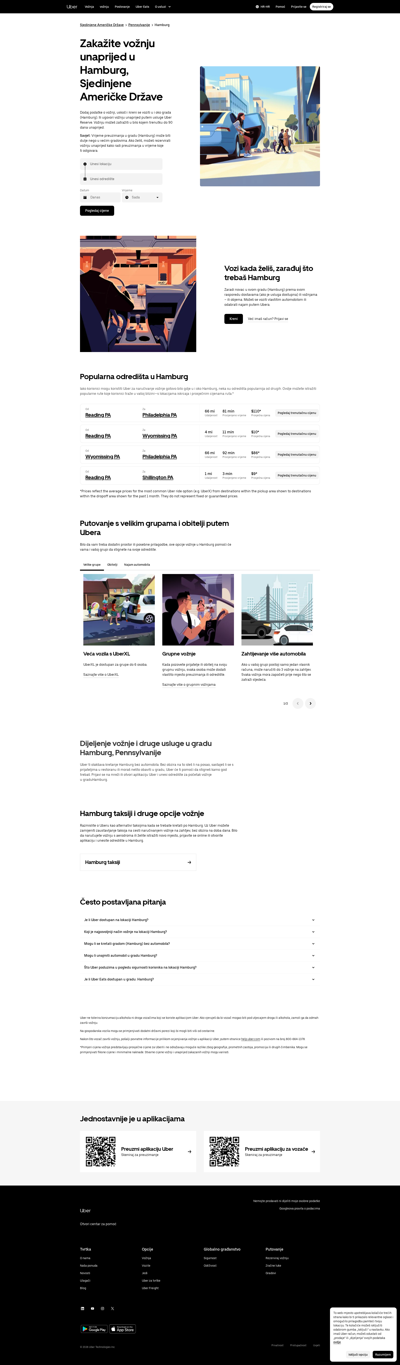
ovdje (337, 1342)
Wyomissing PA (159, 436)
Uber (72, 7)
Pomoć (280, 6)
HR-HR (265, 6)
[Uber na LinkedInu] (83, 1309)
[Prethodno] (297, 703)
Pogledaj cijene (97, 211)
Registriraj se (321, 6)
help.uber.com (250, 1039)
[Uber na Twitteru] (113, 1309)
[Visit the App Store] (122, 1329)
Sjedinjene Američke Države (102, 25)
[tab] (156, 565)
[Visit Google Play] (94, 1329)
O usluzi (160, 6)
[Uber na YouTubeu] (93, 1309)
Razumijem (383, 1354)
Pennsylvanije (139, 25)
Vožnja (89, 6)
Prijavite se (298, 6)
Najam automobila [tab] (137, 564)
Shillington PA (157, 477)
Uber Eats (142, 6)
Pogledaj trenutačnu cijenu (297, 413)
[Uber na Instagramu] (103, 1309)
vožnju (104, 6)
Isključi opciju (358, 1354)
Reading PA (98, 415)
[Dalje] (310, 703)
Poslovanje (122, 6)
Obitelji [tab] (112, 564)
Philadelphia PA (159, 415)
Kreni (234, 319)
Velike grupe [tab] (92, 564)
